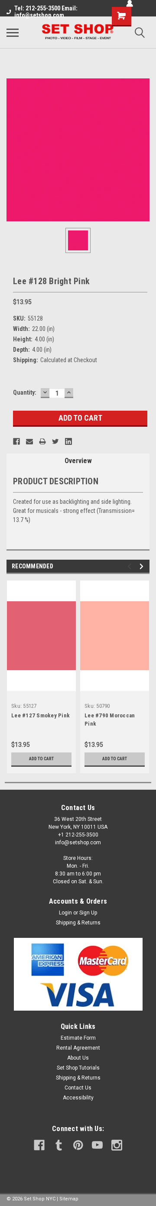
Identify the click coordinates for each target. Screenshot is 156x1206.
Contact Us (78, 1088)
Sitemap (68, 1199)
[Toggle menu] (12, 32)
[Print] (42, 441)
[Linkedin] (68, 441)
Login (65, 913)
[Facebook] (16, 441)
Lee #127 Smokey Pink (40, 715)
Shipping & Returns (78, 923)
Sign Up (88, 913)
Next (143, 566)
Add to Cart (41, 758)
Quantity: (24, 392)
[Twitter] (55, 441)
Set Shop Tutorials (78, 1068)
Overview (78, 461)
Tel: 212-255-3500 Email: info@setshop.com (46, 12)
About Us (78, 1058)
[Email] (29, 441)
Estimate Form (78, 1038)
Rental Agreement (78, 1048)
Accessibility (78, 1098)
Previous (130, 566)
